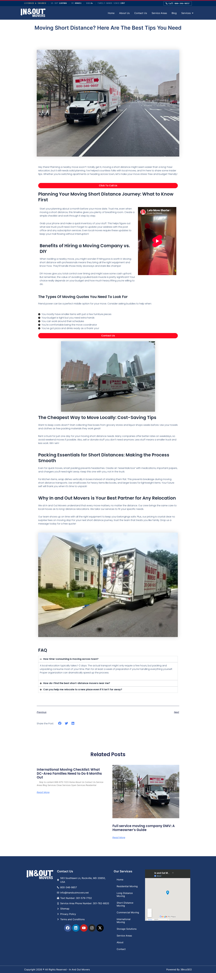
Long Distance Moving (125, 894)
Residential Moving (127, 886)
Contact (121, 949)
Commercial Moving (128, 912)
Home (120, 879)
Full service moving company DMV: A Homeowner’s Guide (143, 828)
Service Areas (124, 935)
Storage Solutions (127, 928)
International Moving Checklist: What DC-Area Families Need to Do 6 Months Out (69, 773)
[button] (60, 723)
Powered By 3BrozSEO (179, 969)
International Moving (123, 921)
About (120, 942)
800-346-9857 (179, 3)
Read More (43, 792)
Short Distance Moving (125, 904)
